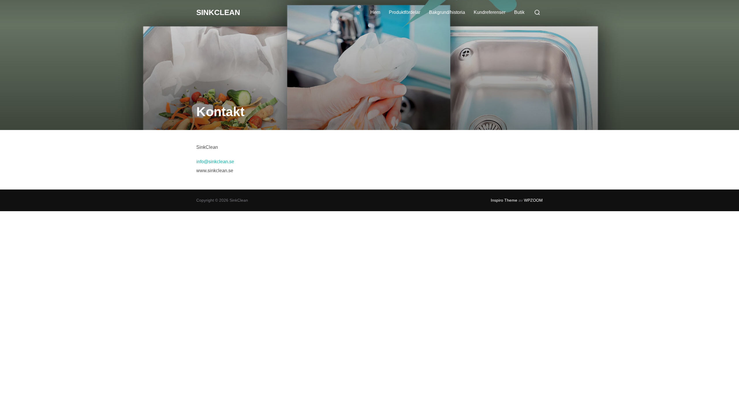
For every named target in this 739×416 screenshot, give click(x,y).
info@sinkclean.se (215, 161)
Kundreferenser (489, 12)
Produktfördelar (404, 12)
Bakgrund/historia (447, 12)
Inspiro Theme (504, 200)
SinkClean (218, 12)
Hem (375, 12)
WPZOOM (533, 200)
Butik (519, 12)
